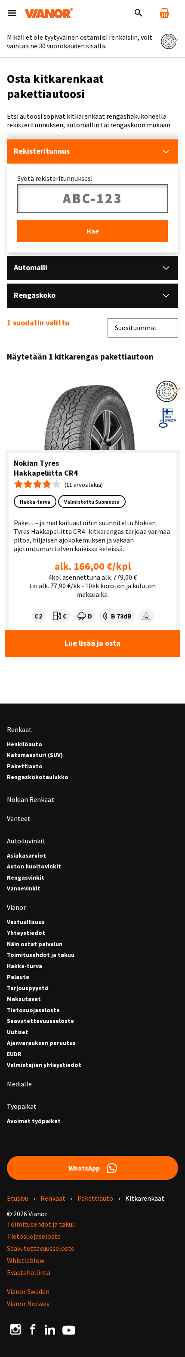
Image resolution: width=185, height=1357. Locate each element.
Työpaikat (22, 1106)
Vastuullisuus (26, 922)
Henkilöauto (24, 744)
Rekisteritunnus (42, 151)
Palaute (18, 977)
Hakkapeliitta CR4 (46, 473)
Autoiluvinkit (26, 840)
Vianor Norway (28, 1303)
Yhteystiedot (26, 933)
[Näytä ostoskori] (164, 13)
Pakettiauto (25, 766)
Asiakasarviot (26, 855)
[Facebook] (33, 1329)
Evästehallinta (28, 1272)
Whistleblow (25, 1260)
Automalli (30, 267)
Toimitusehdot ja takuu (40, 955)
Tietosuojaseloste (33, 1010)
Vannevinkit (23, 888)
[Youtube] (69, 1329)
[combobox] (143, 328)
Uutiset (17, 1032)
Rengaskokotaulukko (37, 777)
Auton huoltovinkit (34, 866)
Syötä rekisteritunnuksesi (54, 178)
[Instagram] (15, 1329)
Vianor (16, 907)
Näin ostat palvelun (34, 944)
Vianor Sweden (28, 1291)
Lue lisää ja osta (92, 643)
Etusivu (17, 1198)
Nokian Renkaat (30, 799)
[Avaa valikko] (12, 13)
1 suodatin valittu (38, 323)
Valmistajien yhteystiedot (44, 1065)
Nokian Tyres (36, 463)
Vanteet (19, 818)
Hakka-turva (24, 966)
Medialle (19, 1083)
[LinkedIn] (50, 1329)
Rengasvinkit (25, 877)
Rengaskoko (35, 295)
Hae (92, 231)
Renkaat (19, 729)
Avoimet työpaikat (34, 1121)
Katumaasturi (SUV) (35, 755)
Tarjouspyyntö (28, 988)
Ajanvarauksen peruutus (41, 1043)
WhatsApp (84, 1168)
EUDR (14, 1054)
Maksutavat (24, 999)
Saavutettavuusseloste (40, 1021)
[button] (168, 391)
